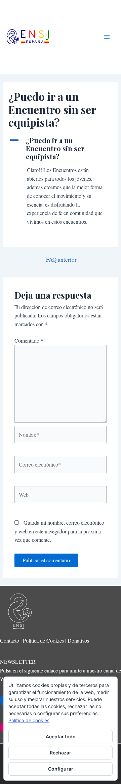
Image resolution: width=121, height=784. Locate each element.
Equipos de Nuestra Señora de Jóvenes (71, 37)
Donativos (78, 640)
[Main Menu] (106, 37)
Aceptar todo (61, 736)
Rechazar (60, 752)
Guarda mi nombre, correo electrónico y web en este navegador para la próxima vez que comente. (59, 531)
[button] (60, 148)
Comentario (28, 340)
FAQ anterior (61, 259)
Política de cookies (28, 720)
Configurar (60, 769)
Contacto (9, 640)
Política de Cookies (43, 640)
